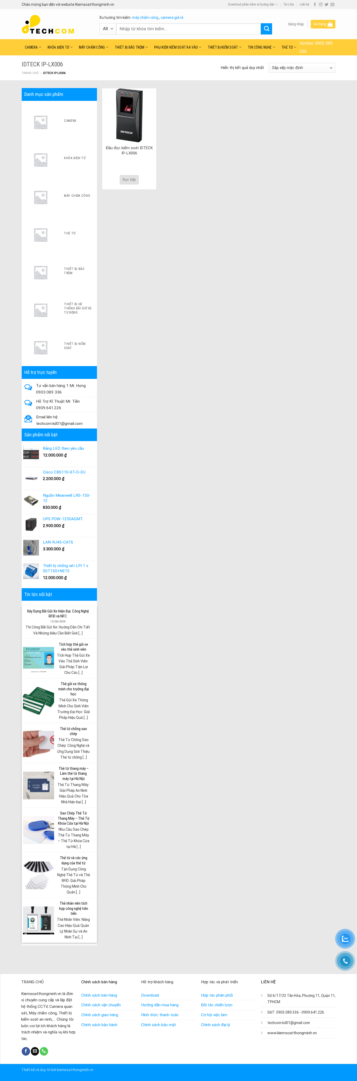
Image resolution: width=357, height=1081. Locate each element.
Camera (31, 47)
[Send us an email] (332, 5)
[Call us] (44, 1051)
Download (150, 995)
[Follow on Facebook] (315, 5)
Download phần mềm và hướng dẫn (251, 4)
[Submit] (266, 28)
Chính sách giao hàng (99, 1015)
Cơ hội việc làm (214, 1015)
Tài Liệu (288, 4)
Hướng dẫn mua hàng (160, 1005)
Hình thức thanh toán (160, 1015)
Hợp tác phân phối (217, 995)
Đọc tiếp (129, 179)
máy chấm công (145, 17)
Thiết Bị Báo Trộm (130, 47)
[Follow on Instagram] (321, 5)
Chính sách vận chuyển (101, 1005)
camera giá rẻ (172, 17)
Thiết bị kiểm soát (223, 47)
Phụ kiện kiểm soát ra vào (176, 47)
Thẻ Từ (287, 47)
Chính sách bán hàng (99, 995)
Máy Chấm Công (92, 47)
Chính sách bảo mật (158, 1024)
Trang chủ (30, 73)
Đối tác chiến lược (217, 1005)
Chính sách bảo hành (99, 1024)
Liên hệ (304, 4)
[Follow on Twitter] (326, 5)
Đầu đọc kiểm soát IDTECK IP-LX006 (129, 150)
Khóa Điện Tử (58, 47)
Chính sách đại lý (215, 1024)
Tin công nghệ (260, 47)
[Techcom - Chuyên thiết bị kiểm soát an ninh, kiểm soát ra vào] (56, 24)
